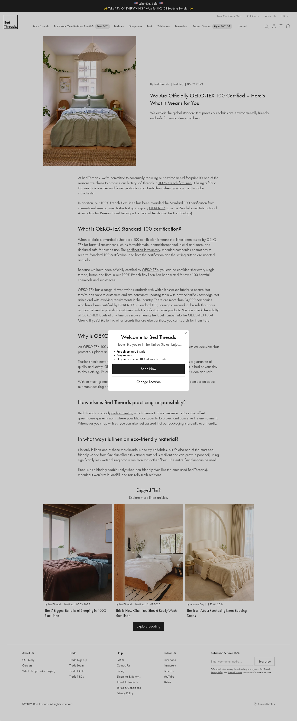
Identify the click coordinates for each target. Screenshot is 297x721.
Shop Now (148, 368)
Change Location (148, 381)
